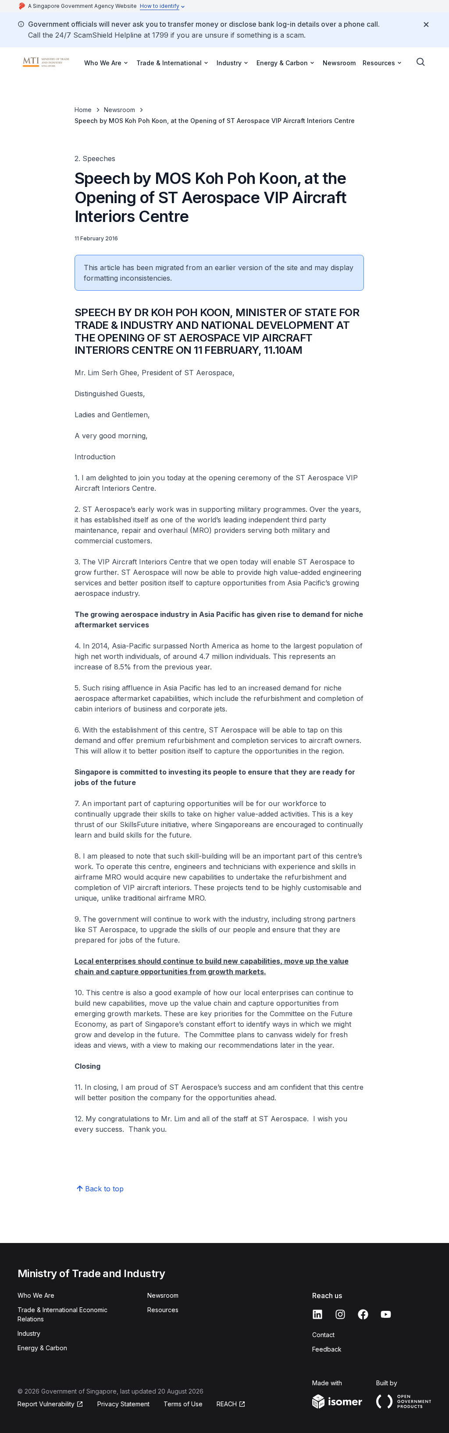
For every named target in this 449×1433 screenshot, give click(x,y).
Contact (323, 1334)
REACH (227, 1404)
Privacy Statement (123, 1404)
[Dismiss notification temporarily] (426, 24)
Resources (162, 1309)
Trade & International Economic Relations (62, 1314)
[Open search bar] (420, 62)
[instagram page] (340, 1314)
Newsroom (339, 63)
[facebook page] (363, 1314)
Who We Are (36, 1295)
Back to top (104, 1188)
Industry (29, 1333)
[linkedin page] (317, 1314)
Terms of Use (183, 1404)
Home (83, 109)
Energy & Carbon (42, 1348)
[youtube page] (386, 1314)
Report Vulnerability (46, 1404)
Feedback (327, 1349)
